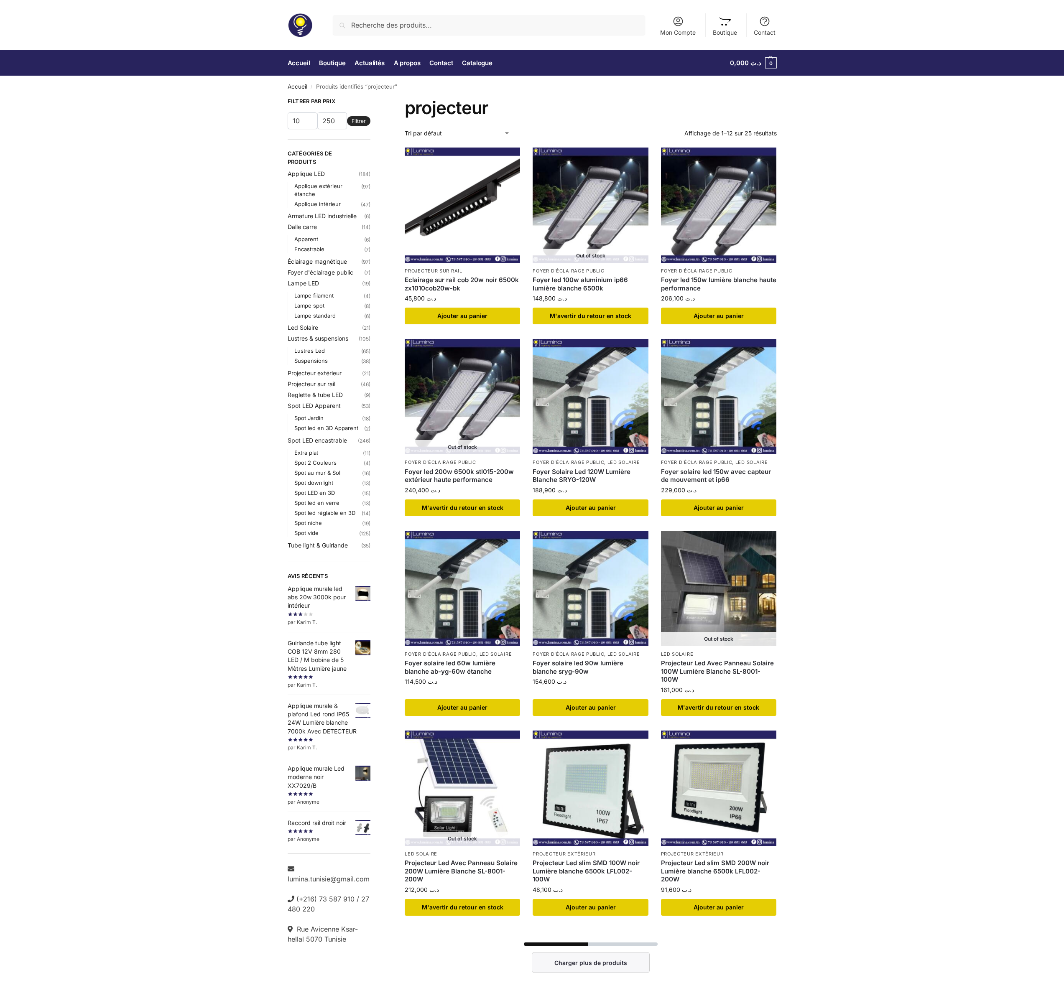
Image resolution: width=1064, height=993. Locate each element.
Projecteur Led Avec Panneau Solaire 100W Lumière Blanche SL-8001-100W (717, 671)
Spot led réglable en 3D (324, 512)
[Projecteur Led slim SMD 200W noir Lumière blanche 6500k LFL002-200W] (718, 788)
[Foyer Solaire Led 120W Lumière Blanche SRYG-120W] (590, 396)
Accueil (297, 86)
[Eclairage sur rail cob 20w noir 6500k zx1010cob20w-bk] (462, 205)
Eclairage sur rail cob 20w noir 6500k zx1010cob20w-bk (462, 284)
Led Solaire (623, 462)
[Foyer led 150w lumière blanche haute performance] (718, 205)
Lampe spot (309, 305)
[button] (753, 63)
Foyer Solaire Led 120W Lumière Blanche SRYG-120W (581, 476)
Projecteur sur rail (433, 271)
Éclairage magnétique (317, 261)
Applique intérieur (317, 204)
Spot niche (308, 522)
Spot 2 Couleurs (315, 462)
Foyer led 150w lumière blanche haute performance (718, 284)
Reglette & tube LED (315, 394)
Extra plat (306, 452)
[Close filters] (372, 102)
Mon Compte (678, 32)
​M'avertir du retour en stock (590, 315)
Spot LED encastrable (317, 440)
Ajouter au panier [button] (462, 315)
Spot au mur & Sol (317, 472)
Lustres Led (309, 350)
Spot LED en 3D (314, 492)
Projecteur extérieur (564, 854)
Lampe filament (314, 295)
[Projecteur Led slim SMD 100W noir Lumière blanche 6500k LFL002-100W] (590, 788)
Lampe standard (315, 315)
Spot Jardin (309, 418)
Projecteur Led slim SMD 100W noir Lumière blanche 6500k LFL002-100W (586, 871)
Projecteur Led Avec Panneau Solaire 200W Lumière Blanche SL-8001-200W (461, 871)
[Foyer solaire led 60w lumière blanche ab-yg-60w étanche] (462, 588)
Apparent (306, 239)
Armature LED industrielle (322, 215)
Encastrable (309, 249)
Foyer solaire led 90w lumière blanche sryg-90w (578, 667)
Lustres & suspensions (318, 338)
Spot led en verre (316, 502)
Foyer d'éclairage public (568, 271)
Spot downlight (313, 482)
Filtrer (359, 121)
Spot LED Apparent (314, 405)
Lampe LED (303, 283)
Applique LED (306, 173)
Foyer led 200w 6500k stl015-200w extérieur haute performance (459, 476)
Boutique (725, 32)
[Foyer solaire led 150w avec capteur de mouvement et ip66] (718, 396)
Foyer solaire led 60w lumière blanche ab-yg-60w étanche (450, 667)
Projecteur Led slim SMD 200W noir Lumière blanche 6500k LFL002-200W (715, 871)
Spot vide (306, 533)
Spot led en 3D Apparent (326, 428)
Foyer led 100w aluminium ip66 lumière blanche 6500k (580, 284)
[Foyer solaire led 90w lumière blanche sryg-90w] (590, 588)
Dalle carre (302, 226)
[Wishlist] (507, 160)
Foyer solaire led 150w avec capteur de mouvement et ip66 (716, 476)
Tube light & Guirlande (318, 545)
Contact (765, 32)
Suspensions (311, 360)
